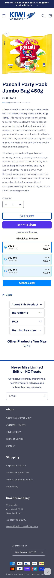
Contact (10, 446)
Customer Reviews (16, 425)
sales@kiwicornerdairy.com (22, 526)
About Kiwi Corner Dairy (19, 418)
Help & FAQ (12, 487)
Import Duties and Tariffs (19, 480)
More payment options (27, 232)
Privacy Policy (13, 432)
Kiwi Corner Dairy (21, 574)
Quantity (6, 198)
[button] (3, 15)
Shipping (6, 102)
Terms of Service (15, 439)
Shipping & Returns (16, 466)
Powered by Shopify (39, 574)
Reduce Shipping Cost (18, 473)
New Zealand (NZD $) (25, 552)
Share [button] (9, 295)
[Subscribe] (44, 396)
